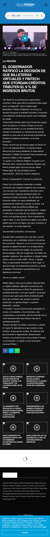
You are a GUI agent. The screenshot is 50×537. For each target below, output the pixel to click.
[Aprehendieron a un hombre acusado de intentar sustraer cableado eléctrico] (36, 398)
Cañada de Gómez (27, 486)
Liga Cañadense (31, 491)
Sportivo (37, 496)
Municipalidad (7, 494)
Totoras (5, 499)
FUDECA (36, 488)
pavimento (21, 494)
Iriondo (10, 491)
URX (14, 499)
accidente (6, 483)
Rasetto (32, 494)
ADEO (11, 483)
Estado (31, 488)
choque (9, 488)
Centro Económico (39, 486)
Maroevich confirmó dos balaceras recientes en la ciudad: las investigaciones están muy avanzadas (36, 380)
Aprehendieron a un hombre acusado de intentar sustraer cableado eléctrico (35, 409)
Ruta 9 (44, 494)
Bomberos (43, 483)
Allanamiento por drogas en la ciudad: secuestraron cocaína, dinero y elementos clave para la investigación (13, 411)
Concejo (18, 488)
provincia (27, 494)
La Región (9, 61)
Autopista (27, 483)
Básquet (5, 486)
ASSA (21, 483)
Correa (23, 488)
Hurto (45, 488)
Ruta (40, 494)
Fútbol (41, 488)
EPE (27, 488)
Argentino (16, 483)
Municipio (14, 494)
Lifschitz (23, 491)
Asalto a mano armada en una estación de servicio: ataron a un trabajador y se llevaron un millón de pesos (13, 382)
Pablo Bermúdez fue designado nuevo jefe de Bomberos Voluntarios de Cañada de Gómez (13, 439)
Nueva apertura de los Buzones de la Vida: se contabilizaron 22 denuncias (36, 438)
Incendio (5, 491)
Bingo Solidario (34, 483)
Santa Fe (18, 496)
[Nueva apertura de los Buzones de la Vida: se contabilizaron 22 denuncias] (36, 427)
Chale (4, 488)
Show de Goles (26, 496)
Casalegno (18, 486)
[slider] (14, 48)
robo (36, 494)
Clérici (13, 488)
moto (38, 491)
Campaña (11, 486)
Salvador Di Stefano (9, 496)
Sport (33, 496)
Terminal (43, 496)
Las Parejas (16, 491)
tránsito (10, 499)
